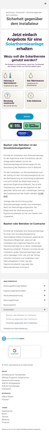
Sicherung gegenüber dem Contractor (21, 319)
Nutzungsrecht (10, 305)
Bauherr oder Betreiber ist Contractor (21, 315)
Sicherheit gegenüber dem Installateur (21, 323)
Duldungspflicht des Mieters (15, 286)
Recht (4, 414)
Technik (5, 417)
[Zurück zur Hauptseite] (24, 338)
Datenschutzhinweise (11, 380)
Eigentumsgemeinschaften (15, 291)
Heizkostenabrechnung (13, 295)
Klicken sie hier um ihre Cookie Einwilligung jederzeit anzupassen (21, 429)
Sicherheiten (9, 310)
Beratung (5, 419)
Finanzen (6, 422)
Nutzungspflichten (11, 300)
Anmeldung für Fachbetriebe (13, 375)
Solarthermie (7, 411)
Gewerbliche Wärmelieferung (15, 328)
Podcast (5, 399)
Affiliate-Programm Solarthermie (15, 377)
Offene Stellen (7, 397)
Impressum (6, 389)
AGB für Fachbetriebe (11, 386)
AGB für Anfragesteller (11, 383)
